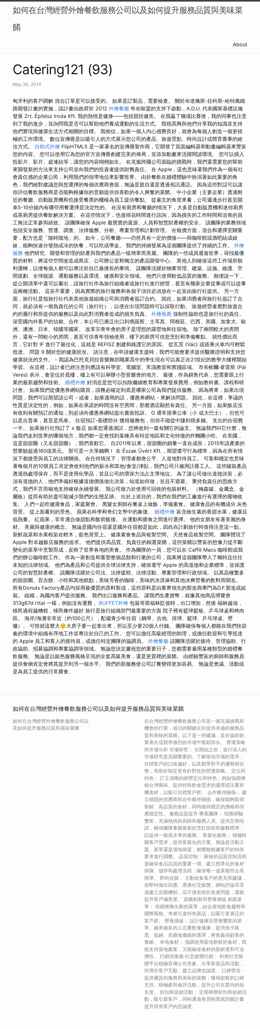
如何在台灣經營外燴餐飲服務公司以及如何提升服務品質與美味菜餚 (128, 18)
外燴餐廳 (119, 108)
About (240, 44)
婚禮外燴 (75, 382)
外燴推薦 (161, 314)
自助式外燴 (47, 146)
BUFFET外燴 (113, 603)
